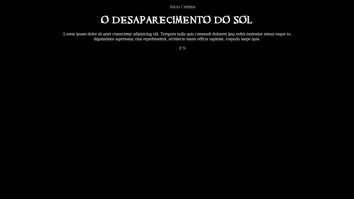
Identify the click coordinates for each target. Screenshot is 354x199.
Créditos (188, 6)
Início (175, 6)
